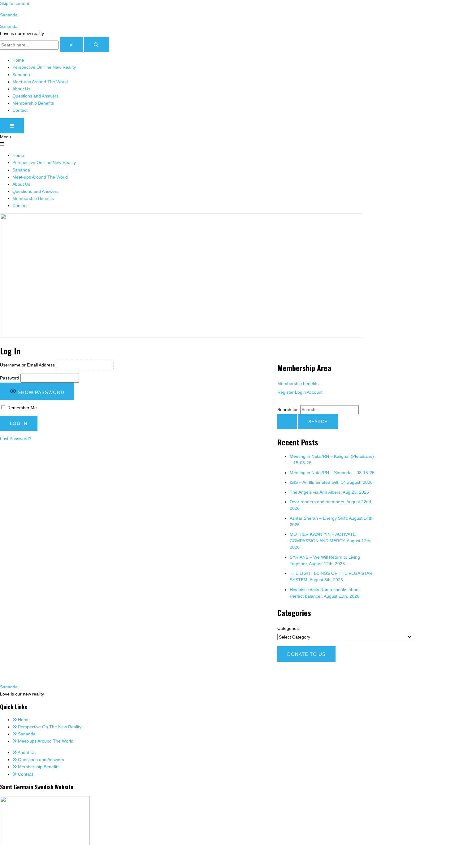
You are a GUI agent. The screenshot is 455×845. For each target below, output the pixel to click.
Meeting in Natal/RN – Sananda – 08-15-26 (332, 472)
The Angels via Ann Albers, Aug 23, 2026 (329, 492)
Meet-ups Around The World (40, 81)
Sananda (9, 14)
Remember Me (21, 407)
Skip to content (14, 3)
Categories (288, 628)
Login (300, 392)
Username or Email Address (27, 364)
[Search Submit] (287, 421)
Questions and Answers (35, 95)
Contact (20, 110)
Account (315, 392)
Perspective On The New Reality (44, 67)
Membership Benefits (33, 103)
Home (18, 60)
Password (9, 377)
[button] (227, 140)
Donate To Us (306, 654)
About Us (21, 88)
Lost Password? (15, 438)
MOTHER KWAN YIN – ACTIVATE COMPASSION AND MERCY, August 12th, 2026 (330, 541)
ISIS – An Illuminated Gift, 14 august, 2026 (331, 482)
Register (285, 392)
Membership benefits (297, 383)
